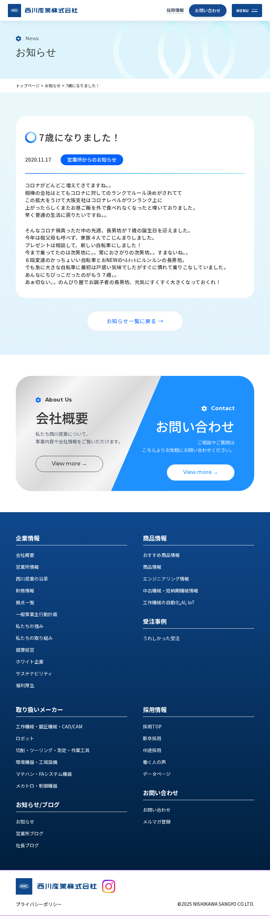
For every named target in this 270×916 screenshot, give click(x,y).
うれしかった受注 (161, 638)
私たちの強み (29, 626)
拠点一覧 (25, 602)
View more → (69, 463)
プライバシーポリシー (39, 904)
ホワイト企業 (29, 661)
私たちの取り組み (34, 638)
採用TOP (152, 726)
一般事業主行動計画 (36, 614)
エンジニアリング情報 (166, 578)
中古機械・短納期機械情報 (170, 590)
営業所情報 (27, 566)
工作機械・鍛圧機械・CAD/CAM (49, 726)
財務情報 (25, 590)
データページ (157, 774)
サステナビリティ (34, 673)
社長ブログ (27, 845)
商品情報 (152, 566)
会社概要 (25, 555)
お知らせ (53, 85)
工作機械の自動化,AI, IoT (169, 602)
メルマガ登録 (157, 821)
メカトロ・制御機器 (36, 785)
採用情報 (175, 10)
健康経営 (25, 649)
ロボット (25, 738)
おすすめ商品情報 (161, 555)
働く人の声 (154, 762)
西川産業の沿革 (32, 578)
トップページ (28, 85)
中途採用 (152, 750)
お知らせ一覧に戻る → (135, 321)
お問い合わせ (208, 10)
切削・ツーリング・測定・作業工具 (53, 750)
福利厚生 (25, 685)
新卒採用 (152, 738)
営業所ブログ (29, 833)
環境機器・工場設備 (36, 762)
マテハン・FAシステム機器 (44, 774)
